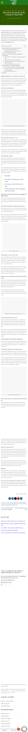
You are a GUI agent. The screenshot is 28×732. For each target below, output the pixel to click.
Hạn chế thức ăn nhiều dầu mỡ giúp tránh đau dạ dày (15, 58)
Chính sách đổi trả (4, 716)
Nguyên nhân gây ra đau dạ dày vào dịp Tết (12, 48)
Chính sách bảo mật (5, 721)
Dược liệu (16, 502)
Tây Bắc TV (9, 42)
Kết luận (4, 72)
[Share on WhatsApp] (7, 498)
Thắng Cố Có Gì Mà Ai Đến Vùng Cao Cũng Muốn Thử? (13, 521)
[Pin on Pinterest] (18, 498)
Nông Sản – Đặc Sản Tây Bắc (7, 701)
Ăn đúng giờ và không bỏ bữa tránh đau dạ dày (14, 67)
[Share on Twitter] (12, 498)
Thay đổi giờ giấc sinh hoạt (10, 52)
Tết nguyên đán (14, 505)
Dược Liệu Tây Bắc (5, 703)
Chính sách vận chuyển (6, 718)
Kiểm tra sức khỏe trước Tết (11, 71)
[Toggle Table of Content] (24, 46)
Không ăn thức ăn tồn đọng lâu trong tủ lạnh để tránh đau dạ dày (14, 62)
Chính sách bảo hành (5, 726)
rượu (8, 141)
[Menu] (2, 2)
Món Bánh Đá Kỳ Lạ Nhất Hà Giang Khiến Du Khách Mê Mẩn (13, 524)
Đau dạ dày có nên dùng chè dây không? (9, 530)
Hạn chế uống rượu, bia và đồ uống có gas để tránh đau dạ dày (14, 69)
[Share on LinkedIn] (21, 498)
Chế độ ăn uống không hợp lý (11, 49)
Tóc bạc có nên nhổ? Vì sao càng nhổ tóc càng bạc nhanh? (13, 532)
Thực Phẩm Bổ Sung (5, 706)
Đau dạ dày (11, 503)
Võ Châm (19, 18)
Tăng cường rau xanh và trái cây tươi (12, 59)
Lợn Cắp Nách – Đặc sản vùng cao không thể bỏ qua (12, 527)
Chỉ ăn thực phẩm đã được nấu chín (12, 64)
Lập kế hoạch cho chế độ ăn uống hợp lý (11, 65)
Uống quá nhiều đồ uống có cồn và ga (13, 51)
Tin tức (11, 502)
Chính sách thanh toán (5, 723)
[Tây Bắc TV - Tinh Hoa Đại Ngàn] (14, 2)
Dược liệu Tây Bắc (21, 502)
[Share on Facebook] (9, 498)
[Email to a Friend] (15, 498)
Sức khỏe (3, 503)
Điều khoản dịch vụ (5, 713)
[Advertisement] (14, 424)
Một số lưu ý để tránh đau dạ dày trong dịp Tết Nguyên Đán (12, 54)
